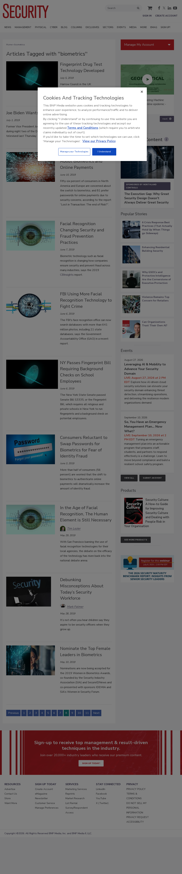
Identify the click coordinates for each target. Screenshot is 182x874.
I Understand (104, 151)
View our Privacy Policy (99, 141)
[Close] (142, 92)
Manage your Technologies (74, 151)
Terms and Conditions (82, 128)
